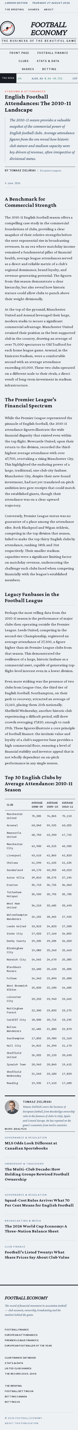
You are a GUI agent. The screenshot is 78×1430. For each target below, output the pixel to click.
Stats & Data (48, 61)
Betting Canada (16, 1396)
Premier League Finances (22, 1340)
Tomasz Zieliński (37, 1101)
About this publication (22, 1423)
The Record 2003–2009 (20, 1373)
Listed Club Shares (18, 1368)
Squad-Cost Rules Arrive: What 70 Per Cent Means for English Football (39, 1203)
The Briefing (14, 9)
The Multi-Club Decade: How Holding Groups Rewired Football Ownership (37, 1174)
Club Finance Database (20, 1357)
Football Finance (52, 52)
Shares (33, 9)
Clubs (24, 61)
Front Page (19, 52)
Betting (49, 69)
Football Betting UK (19, 1391)
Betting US (12, 1402)
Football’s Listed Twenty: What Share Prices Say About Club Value (37, 1255)
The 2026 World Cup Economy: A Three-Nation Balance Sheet (36, 1229)
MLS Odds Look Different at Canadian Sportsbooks (31, 1145)
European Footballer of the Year (28, 1345)
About (49, 9)
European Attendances (21, 1335)
